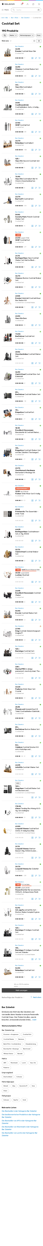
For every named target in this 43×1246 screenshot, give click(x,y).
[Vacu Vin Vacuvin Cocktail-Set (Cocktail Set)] (21, 162)
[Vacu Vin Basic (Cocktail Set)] (21, 320)
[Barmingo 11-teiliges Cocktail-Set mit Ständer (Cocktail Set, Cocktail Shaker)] (21, 953)
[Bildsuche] (38, 10)
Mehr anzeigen (21, 990)
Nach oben (37, 997)
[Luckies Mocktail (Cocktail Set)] (21, 574)
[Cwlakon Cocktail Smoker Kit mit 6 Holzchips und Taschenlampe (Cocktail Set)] (21, 750)
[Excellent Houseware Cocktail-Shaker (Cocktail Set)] (21, 595)
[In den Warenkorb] (39, 58)
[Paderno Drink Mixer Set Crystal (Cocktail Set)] (21, 691)
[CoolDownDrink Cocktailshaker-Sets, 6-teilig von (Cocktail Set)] (21, 107)
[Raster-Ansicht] (34, 41)
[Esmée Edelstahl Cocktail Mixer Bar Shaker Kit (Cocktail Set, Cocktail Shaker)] (21, 301)
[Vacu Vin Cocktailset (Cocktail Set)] (21, 88)
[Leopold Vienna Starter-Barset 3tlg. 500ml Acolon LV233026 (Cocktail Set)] (21, 851)
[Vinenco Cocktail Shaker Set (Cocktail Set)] (21, 70)
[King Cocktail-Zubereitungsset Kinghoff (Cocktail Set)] (21, 633)
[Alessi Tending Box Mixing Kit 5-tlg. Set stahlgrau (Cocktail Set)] (21, 811)
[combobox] (5, 35)
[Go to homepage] (8, 4)
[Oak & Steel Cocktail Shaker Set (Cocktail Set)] (21, 554)
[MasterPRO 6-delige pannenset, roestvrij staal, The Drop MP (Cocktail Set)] (21, 671)
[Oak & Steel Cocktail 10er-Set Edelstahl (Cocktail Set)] (21, 377)
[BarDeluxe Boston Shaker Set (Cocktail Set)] (21, 731)
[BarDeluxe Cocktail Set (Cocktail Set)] (21, 338)
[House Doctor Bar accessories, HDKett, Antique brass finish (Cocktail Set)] (21, 890)
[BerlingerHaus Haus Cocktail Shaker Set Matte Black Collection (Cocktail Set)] (21, 260)
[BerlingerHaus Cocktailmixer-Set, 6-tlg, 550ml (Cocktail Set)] (21, 534)
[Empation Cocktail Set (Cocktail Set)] (21, 414)
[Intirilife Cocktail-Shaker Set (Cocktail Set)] (21, 769)
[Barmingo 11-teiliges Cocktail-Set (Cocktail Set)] (21, 932)
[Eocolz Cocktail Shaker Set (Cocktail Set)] (21, 614)
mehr (34, 1020)
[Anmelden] (27, 4)
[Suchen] (13, 9)
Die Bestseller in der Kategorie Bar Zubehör (19, 1111)
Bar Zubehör (25, 18)
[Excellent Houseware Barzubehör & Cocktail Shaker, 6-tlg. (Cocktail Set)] (21, 433)
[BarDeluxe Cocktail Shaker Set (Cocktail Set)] (21, 396)
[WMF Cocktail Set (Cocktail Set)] (21, 126)
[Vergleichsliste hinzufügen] (32, 58)
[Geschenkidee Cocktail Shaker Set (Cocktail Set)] (21, 357)
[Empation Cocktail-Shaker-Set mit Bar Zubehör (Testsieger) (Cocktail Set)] (21, 453)
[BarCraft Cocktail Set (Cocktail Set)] (21, 200)
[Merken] (36, 58)
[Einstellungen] (22, 4)
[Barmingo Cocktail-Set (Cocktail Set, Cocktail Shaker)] (21, 652)
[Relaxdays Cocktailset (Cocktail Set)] (21, 144)
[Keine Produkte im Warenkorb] (39, 4)
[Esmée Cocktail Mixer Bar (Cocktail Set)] (21, 53)
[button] (40, 46)
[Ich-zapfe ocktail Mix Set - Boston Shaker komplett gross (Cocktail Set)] (21, 912)
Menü (6, 10)
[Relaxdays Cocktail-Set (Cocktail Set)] (21, 972)
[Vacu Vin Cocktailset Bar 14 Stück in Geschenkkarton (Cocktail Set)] (21, 181)
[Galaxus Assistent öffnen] (33, 4)
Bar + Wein (14, 18)
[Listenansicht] (39, 41)
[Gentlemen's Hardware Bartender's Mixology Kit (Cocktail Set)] (21, 473)
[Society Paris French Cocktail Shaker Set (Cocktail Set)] (21, 219)
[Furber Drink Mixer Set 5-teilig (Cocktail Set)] (21, 493)
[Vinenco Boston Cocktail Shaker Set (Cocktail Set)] (21, 280)
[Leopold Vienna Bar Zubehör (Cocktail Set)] (21, 870)
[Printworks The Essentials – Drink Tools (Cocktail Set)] (21, 514)
